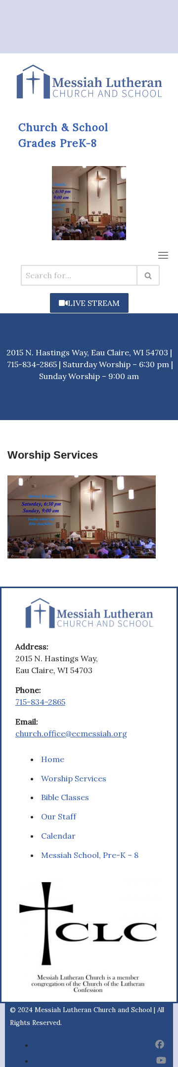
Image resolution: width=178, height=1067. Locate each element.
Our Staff (58, 816)
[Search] (148, 275)
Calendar (58, 836)
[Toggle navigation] (163, 255)
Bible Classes (65, 797)
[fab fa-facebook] (159, 1045)
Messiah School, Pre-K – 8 (89, 855)
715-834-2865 (40, 702)
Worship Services (73, 778)
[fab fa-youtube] (161, 1061)
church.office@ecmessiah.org (71, 733)
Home (52, 759)
